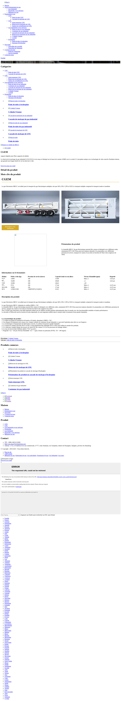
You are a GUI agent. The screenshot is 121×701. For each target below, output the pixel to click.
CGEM (14, 38)
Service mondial (13, 53)
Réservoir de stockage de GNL (21, 24)
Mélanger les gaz (13, 12)
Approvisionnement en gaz (13, 7)
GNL (10, 21)
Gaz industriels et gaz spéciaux (17, 27)
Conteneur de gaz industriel (20, 31)
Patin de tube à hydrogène (20, 41)
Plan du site (8, 452)
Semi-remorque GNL (18, 22)
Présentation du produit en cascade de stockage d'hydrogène (31, 375)
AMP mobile (8, 454)
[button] (10, 227)
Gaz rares (61, 455)
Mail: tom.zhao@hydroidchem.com (15, 444)
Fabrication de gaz (20, 455)
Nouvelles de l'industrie (15, 48)
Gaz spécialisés (31, 455)
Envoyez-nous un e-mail (8, 166)
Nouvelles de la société (15, 46)
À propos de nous (10, 50)
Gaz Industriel (12, 9)
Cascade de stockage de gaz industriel (23, 33)
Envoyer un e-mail (6, 460)
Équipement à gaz (10, 14)
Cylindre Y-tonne (17, 36)
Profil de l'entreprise (14, 51)
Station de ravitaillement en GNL (22, 26)
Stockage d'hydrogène (18, 43)
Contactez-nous (9, 55)
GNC (10, 16)
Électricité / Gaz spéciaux (15, 10)
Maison (7, 5)
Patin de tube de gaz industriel (21, 29)
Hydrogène (11, 39)
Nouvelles (8, 44)
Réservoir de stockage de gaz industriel (23, 34)
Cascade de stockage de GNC (21, 19)
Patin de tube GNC (18, 17)
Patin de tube (13, 141)
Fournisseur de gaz (42, 455)
